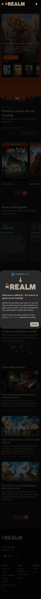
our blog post (13, 317)
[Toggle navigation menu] (2, 4)
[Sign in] (36, 4)
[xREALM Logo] (15, 4)
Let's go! (34, 324)
